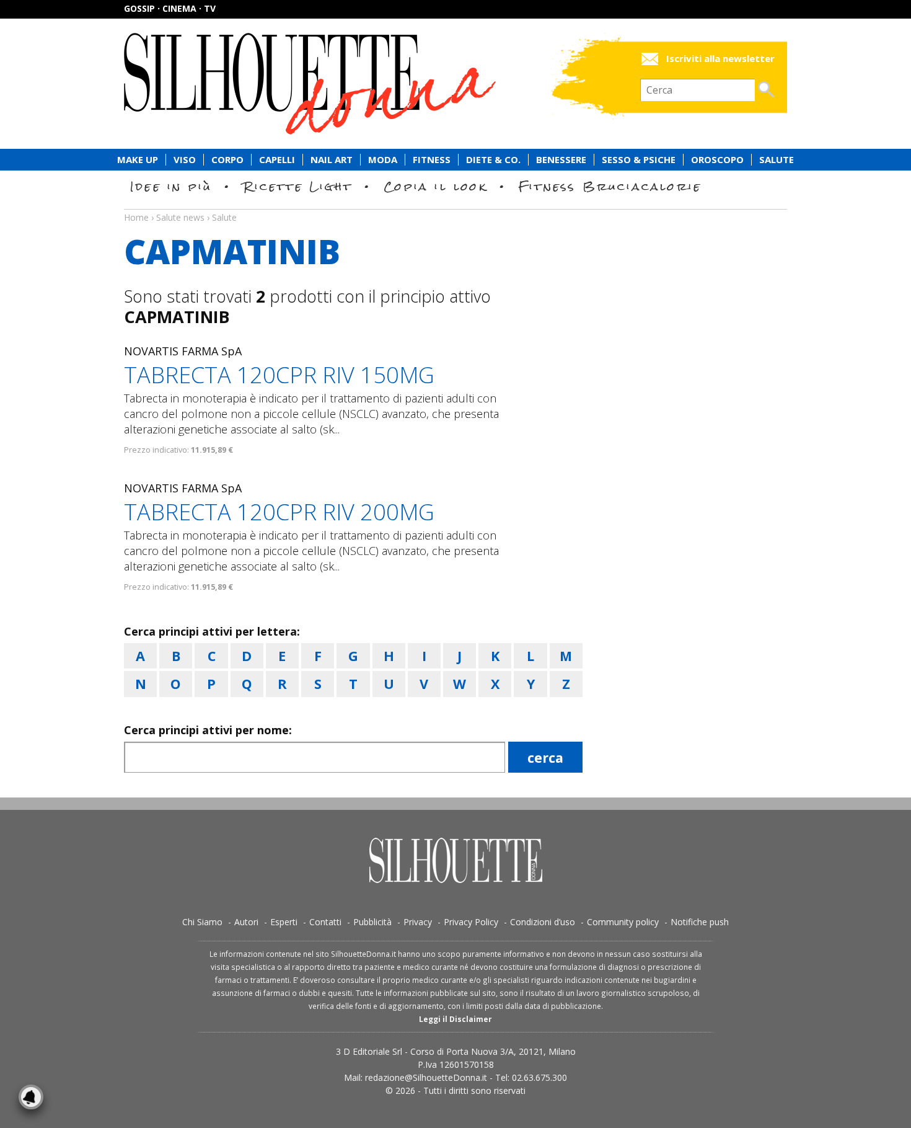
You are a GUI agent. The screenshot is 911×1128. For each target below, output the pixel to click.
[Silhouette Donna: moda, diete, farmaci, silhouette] (362, 83)
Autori (246, 922)
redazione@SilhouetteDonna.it (426, 1077)
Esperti (283, 922)
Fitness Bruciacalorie (610, 186)
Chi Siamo (202, 922)
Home (136, 217)
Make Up (137, 160)
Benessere (561, 160)
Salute (776, 160)
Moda (382, 160)
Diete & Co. (493, 160)
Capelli (277, 160)
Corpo (227, 160)
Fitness (432, 160)
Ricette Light (298, 186)
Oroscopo (717, 160)
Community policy (623, 922)
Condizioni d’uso (542, 922)
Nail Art (331, 160)
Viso (185, 160)
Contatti (325, 922)
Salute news (455, 206)
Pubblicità (372, 922)
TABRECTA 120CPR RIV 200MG (279, 512)
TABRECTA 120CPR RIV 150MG (279, 375)
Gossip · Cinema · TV (170, 8)
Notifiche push (700, 922)
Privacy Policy (471, 922)
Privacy (417, 922)
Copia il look (435, 186)
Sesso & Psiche (639, 160)
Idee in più (171, 186)
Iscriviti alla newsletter (720, 58)
